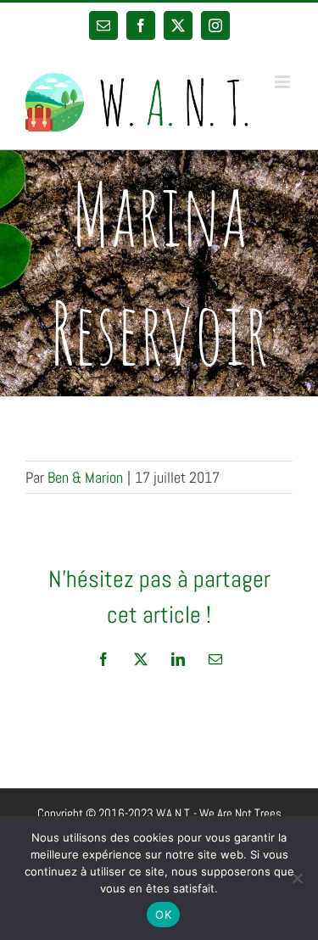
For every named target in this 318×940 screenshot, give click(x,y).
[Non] (296, 878)
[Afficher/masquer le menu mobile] (284, 82)
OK (163, 914)
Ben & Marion (85, 477)
